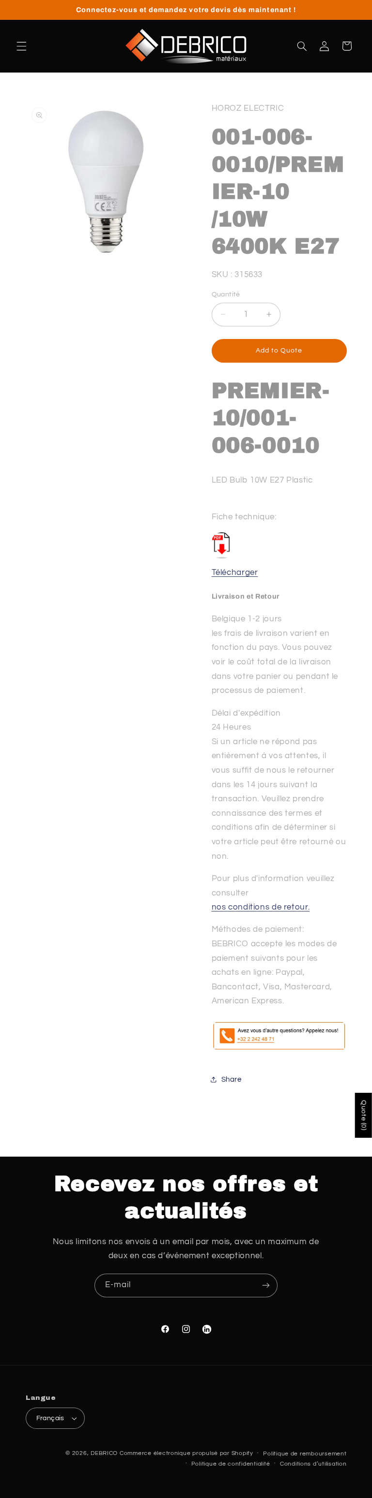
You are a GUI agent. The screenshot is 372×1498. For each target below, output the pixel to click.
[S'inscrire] (266, 1285)
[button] (21, 46)
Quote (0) (363, 1115)
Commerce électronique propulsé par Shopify (186, 1453)
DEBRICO (104, 1453)
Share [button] (231, 1079)
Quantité (226, 294)
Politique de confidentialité (230, 1464)
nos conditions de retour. (261, 907)
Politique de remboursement (304, 1453)
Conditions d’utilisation (313, 1464)
